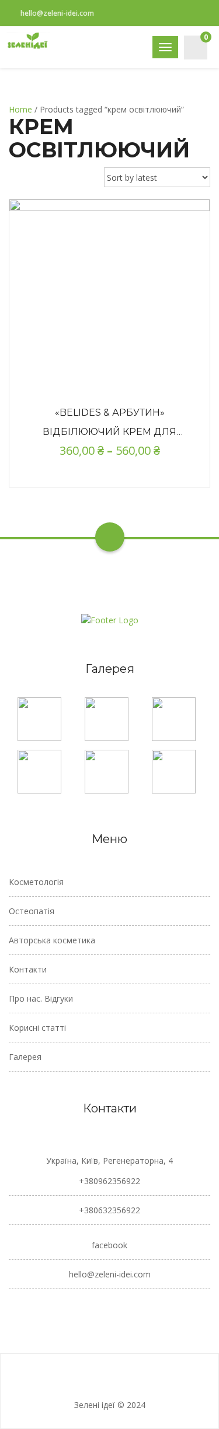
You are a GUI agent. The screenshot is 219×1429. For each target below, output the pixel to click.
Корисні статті (37, 1027)
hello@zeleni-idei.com (57, 13)
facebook (109, 1245)
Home (20, 109)
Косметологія (36, 881)
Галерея (25, 1056)
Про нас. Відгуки (41, 998)
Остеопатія (31, 911)
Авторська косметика (52, 940)
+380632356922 (109, 1210)
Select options (110, 292)
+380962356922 (109, 1180)
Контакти (28, 969)
